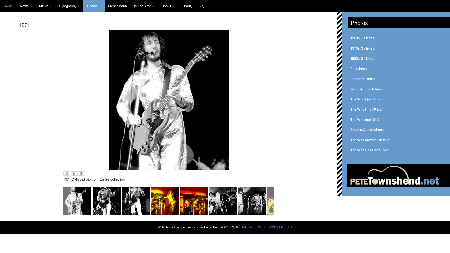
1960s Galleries (362, 37)
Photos (93, 5)
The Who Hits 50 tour (366, 109)
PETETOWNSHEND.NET (275, 227)
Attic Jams (358, 68)
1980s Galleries (362, 58)
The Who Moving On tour (369, 139)
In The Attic (143, 5)
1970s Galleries (362, 48)
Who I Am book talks (366, 88)
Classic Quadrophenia (367, 129)
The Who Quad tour (365, 99)
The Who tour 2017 (364, 119)
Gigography (68, 5)
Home (8, 5)
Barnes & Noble (362, 78)
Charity (187, 5)
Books (166, 5)
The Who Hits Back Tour (369, 149)
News (25, 5)
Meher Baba (117, 5)
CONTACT (248, 227)
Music (44, 5)
